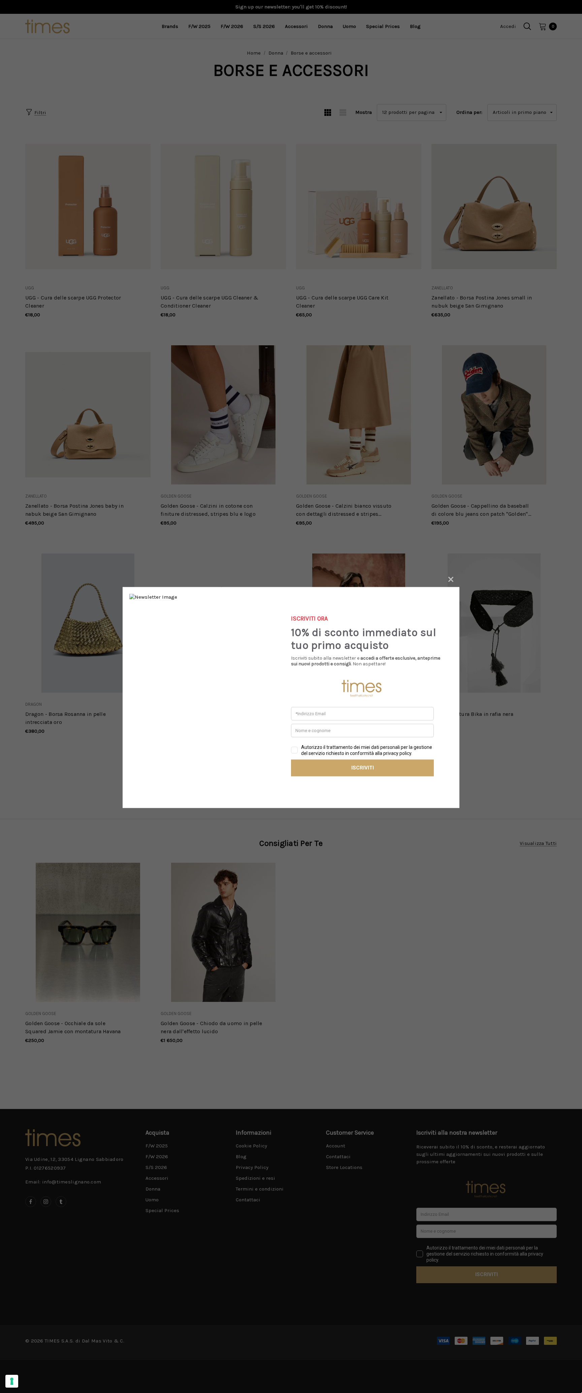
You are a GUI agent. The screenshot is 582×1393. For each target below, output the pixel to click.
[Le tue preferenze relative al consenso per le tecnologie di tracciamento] (11, 1381)
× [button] (450, 578)
